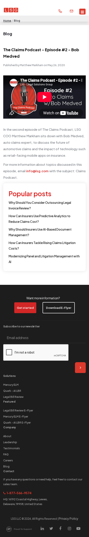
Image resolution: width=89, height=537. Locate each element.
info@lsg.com (37, 171)
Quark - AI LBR (12, 390)
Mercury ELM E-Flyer (15, 416)
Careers (8, 460)
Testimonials (11, 448)
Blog (6, 466)
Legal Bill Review (13, 396)
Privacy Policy (68, 518)
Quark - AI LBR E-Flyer (17, 422)
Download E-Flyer (58, 307)
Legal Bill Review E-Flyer (18, 410)
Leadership (10, 442)
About (7, 436)
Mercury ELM (11, 384)
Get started (25, 307)
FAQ (6, 454)
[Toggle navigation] (82, 11)
